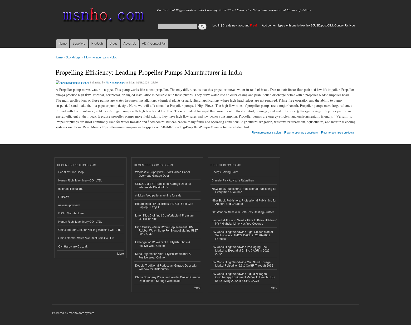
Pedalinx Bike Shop (71, 172)
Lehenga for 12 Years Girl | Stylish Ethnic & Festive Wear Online (162, 243)
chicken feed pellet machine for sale (158, 195)
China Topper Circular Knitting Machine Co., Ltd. (89, 229)
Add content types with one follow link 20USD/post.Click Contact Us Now (308, 25)
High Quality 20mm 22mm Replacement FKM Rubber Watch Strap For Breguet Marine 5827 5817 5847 (166, 230)
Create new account (236, 25)
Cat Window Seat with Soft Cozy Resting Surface (243, 212)
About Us (129, 43)
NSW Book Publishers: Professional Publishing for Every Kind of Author (244, 190)
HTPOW (63, 197)
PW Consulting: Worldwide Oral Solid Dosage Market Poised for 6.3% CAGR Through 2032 (242, 263)
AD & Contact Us (154, 43)
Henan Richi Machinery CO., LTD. (80, 180)
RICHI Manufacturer (71, 213)
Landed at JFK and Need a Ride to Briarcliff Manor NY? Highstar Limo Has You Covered (244, 221)
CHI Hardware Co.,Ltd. (73, 246)
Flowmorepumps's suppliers (301, 132)
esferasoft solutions (70, 188)
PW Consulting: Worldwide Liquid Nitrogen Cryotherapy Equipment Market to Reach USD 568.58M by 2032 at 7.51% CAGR (243, 277)
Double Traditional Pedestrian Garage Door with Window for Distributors (166, 267)
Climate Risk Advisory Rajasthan (233, 180)
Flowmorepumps (115, 82)
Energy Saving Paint (225, 172)
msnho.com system (81, 313)
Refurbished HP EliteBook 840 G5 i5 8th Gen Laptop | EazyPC (164, 205)
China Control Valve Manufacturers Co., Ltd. (86, 238)
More (120, 253)
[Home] (102, 16)
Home (63, 43)
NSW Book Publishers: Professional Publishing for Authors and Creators (244, 202)
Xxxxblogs (73, 57)
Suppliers (79, 43)
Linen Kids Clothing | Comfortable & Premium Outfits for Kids (164, 217)
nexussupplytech (69, 205)
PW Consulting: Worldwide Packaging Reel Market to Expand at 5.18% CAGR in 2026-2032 (241, 250)
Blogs (113, 43)
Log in (216, 25)
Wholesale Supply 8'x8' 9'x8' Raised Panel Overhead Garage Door (162, 173)
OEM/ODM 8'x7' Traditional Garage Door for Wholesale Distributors (163, 185)
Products (97, 43)
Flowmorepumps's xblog (100, 57)
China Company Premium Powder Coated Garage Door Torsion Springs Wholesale (167, 278)
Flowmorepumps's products (337, 132)
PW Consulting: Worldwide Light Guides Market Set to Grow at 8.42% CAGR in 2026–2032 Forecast (242, 235)
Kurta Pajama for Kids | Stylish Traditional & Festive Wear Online (163, 255)
